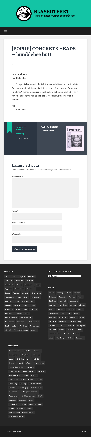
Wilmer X (8, 330)
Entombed (30, 289)
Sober (33, 305)
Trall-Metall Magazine (16, 416)
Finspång (72, 297)
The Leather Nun (26, 318)
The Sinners (21, 322)
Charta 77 (29, 281)
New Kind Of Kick (27, 379)
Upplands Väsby (54, 334)
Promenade (13, 388)
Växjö (51, 338)
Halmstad (62, 301)
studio (11, 408)
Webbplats (16, 234)
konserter (41, 371)
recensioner (48, 131)
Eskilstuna (52, 297)
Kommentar (17, 177)
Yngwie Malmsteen (21, 330)
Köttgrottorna (36, 293)
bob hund (31, 276)
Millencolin (8, 301)
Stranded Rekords (35, 404)
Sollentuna (52, 326)
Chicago (77, 293)
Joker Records (14, 371)
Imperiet (25, 293)
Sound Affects (14, 404)
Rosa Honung (13, 396)
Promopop (24, 388)
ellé (28, 359)
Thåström (23, 326)
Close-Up (36, 355)
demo (11, 359)
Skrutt (31, 400)
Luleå (62, 313)
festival (20, 363)
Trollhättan (70, 330)
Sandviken (52, 321)
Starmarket (9, 309)
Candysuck (19, 281)
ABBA (14, 276)
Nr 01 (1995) (52, 127)
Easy (38, 285)
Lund (69, 313)
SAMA (40, 396)
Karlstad (73, 305)
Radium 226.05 (36, 388)
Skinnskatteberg (75, 321)
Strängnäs (81, 326)
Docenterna (29, 285)
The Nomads (9, 322)
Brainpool (8, 281)
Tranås (61, 330)
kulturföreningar (14, 375)
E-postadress (18, 223)
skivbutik (22, 400)
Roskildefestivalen (28, 396)
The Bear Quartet (22, 313)
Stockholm (70, 326)
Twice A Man (34, 326)
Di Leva (19, 285)
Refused (8, 305)
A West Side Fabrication (32, 351)
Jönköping (53, 305)
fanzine (11, 363)
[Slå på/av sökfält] (85, 31)
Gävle (80, 297)
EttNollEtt (36, 359)
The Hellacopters (11, 318)
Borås (69, 293)
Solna (61, 326)
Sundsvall (52, 330)
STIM (24, 404)
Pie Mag (23, 384)
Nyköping (20, 134)
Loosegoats (9, 297)
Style (18, 309)
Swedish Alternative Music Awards (21, 412)
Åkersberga (60, 338)
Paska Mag (13, 384)
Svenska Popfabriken (24, 408)
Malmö (76, 313)
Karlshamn (63, 305)
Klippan (82, 305)
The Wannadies (33, 322)
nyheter (39, 379)
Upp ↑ (84, 431)
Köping (51, 309)
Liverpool (70, 309)
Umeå (80, 330)
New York (52, 317)
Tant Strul (33, 309)
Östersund (79, 338)
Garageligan (40, 363)
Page (17, 301)
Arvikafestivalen (14, 351)
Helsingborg (73, 301)
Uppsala (66, 334)
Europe (7, 293)
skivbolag (12, 400)
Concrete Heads (21, 128)
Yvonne (33, 330)
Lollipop (34, 375)
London (79, 309)
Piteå (82, 317)
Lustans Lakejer (22, 297)
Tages (25, 309)
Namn (15, 211)
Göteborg (52, 301)
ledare (26, 375)
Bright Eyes (26, 355)
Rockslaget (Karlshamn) (29, 392)
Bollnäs (51, 293)
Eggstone (8, 289)
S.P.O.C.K (17, 305)
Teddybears (9, 313)
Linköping (60, 309)
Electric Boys (19, 289)
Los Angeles (53, 313)
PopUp (44, 127)
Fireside (16, 293)
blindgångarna (14, 355)
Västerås (76, 334)
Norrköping (63, 317)
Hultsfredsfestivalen (16, 367)
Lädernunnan (35, 297)
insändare (30, 367)
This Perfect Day (11, 326)
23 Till (7, 276)
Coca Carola (9, 285)
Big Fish (22, 276)
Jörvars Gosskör (29, 371)
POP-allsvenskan (35, 384)
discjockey (20, 359)
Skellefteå (62, 321)
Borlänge (60, 293)
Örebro (70, 338)
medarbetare (13, 379)
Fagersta (62, 297)
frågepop (29, 363)
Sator (25, 305)
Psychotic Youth (28, 301)
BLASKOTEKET (17, 431)
